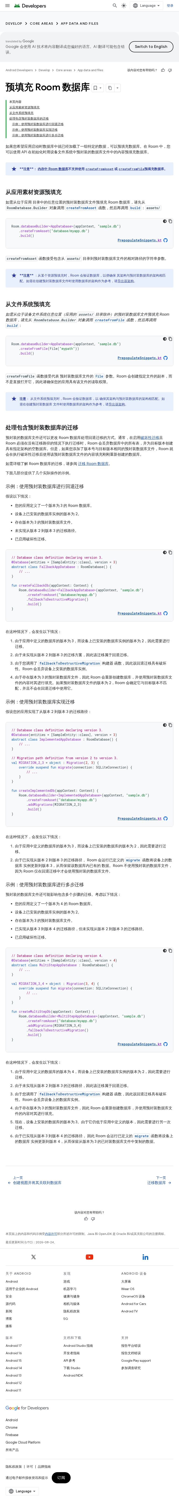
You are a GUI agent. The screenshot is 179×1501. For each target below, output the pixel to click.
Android (12, 1281)
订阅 (61, 1477)
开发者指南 (71, 1353)
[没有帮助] (169, 70)
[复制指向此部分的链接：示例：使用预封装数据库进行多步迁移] (88, 885)
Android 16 (14, 1353)
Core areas (41, 23)
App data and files (80, 23)
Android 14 (14, 1368)
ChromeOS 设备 (133, 1296)
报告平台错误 (131, 1346)
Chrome (11, 1427)
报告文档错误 (131, 1353)
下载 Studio (71, 1368)
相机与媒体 (71, 1304)
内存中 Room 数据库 (53, 169)
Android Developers (19, 70)
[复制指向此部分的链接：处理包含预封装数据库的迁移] (83, 428)
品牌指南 (44, 1466)
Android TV (129, 1311)
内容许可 (51, 1234)
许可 (30, 1466)
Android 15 (14, 1360)
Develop (14, 23)
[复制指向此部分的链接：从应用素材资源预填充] (66, 192)
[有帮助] (162, 70)
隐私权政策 (71, 1311)
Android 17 (14, 1346)
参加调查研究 (131, 1368)
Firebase (12, 1435)
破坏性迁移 (150, 437)
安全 (9, 1296)
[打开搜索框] (115, 5)
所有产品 (12, 1450)
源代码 (10, 1304)
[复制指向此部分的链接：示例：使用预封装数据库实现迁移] (79, 702)
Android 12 (14, 1383)
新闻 (9, 1311)
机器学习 (69, 1289)
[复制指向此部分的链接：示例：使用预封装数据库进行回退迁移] (88, 487)
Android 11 (13, 1390)
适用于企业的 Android (22, 1289)
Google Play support (136, 1360)
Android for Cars (133, 1304)
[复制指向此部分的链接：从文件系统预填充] (55, 305)
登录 (170, 5)
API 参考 (69, 1360)
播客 (9, 1326)
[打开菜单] (7, 5)
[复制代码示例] (170, 221)
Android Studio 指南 (78, 1346)
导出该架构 (125, 281)
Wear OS (127, 1289)
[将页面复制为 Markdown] (110, 88)
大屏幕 (126, 1281)
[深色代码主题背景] (165, 221)
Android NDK (73, 1375)
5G (65, 1319)
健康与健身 (71, 1296)
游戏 (66, 1281)
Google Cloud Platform (23, 1442)
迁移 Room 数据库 (93, 463)
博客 (9, 1319)
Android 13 (13, 1375)
